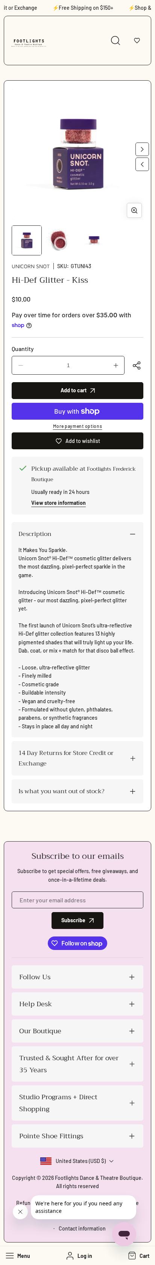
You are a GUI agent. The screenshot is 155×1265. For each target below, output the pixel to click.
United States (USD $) (81, 1161)
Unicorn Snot (31, 266)
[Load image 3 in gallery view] (94, 240)
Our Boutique (40, 1031)
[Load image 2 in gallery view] (61, 240)
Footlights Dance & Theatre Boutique (98, 1178)
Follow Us (34, 977)
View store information (58, 503)
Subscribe (73, 920)
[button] (137, 40)
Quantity (23, 348)
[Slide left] (142, 164)
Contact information (82, 1228)
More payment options (77, 426)
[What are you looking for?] (115, 40)
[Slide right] (142, 149)
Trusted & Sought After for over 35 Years (69, 1064)
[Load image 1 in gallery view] (27, 240)
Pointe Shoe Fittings (51, 1136)
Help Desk (35, 1004)
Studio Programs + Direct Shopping (58, 1103)
